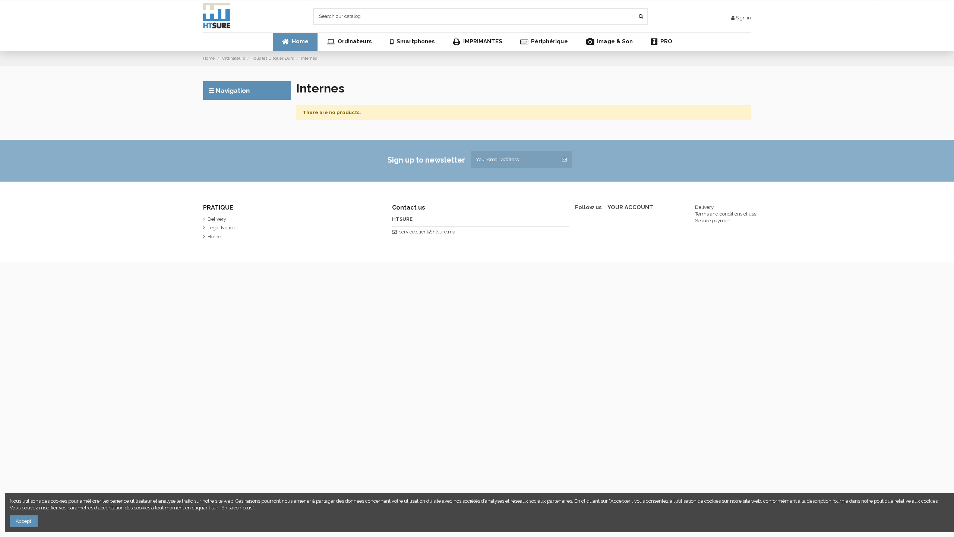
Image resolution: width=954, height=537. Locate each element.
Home (214, 236)
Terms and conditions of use (725, 214)
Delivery (217, 219)
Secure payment (713, 220)
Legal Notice (221, 227)
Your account (630, 207)
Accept (23, 521)
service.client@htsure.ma (427, 232)
